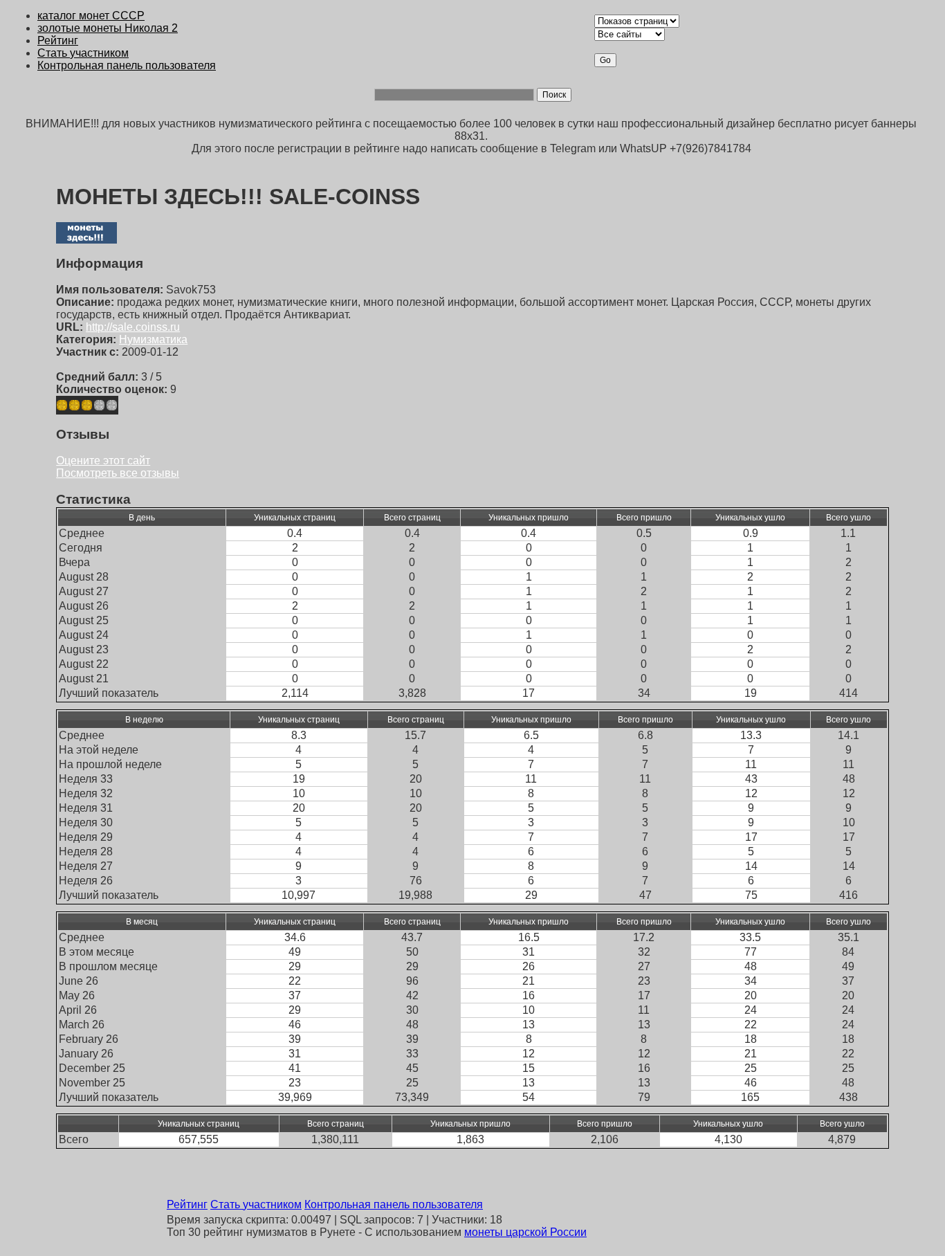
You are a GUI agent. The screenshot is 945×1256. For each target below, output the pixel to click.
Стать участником (83, 53)
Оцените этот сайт (103, 460)
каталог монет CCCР (91, 15)
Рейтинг (57, 40)
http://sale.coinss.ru (133, 327)
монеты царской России (525, 1232)
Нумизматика (153, 339)
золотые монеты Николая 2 (107, 28)
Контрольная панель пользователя (126, 65)
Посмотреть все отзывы (117, 473)
